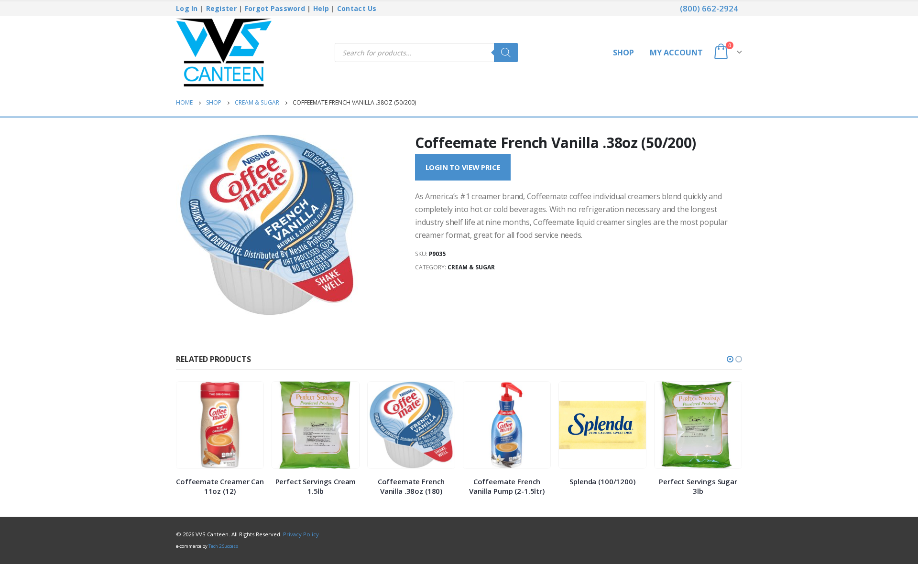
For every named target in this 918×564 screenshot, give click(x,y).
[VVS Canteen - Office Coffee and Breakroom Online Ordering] (224, 52)
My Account (676, 52)
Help (321, 8)
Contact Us (357, 8)
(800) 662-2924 (709, 8)
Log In (187, 8)
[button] (730, 359)
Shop (623, 52)
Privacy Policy (301, 534)
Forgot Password (275, 8)
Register (221, 8)
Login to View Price (463, 167)
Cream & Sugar (471, 267)
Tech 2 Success (223, 546)
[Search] (506, 52)
